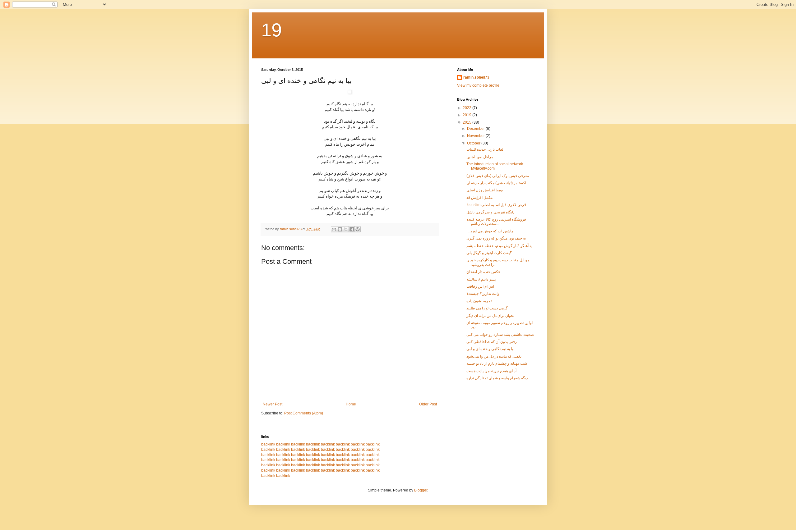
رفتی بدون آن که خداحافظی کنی (491, 342)
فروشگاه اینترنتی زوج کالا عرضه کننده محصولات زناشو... (496, 221)
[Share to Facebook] (352, 229)
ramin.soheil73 (476, 77)
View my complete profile (478, 85)
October (474, 143)
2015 (467, 122)
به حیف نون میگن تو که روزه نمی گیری (496, 238)
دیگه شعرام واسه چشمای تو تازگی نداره (497, 378)
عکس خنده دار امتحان (483, 272)
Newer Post (272, 404)
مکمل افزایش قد (479, 197)
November (476, 136)
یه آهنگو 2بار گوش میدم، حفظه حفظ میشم (499, 246)
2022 (467, 108)
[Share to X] (346, 229)
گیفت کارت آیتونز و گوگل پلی (489, 253)
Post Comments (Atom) (303, 413)
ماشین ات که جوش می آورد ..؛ (489, 231)
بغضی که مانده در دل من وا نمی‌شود (493, 356)
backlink (268, 444)
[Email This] (334, 229)
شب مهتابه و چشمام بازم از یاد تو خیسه (496, 363)
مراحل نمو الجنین (479, 157)
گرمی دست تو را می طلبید (487, 308)
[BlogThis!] (340, 229)
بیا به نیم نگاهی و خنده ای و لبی (490, 349)
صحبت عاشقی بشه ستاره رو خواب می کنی (500, 334)
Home (351, 404)
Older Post (428, 404)
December (476, 128)
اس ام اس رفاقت (480, 286)
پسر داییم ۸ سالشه (481, 279)
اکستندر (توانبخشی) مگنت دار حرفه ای (496, 183)
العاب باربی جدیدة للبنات (485, 149)
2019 (467, 115)
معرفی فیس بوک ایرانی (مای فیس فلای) (497, 176)
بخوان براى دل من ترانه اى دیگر (490, 315)
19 (271, 30)
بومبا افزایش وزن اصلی (484, 190)
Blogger (420, 490)
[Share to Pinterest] (357, 229)
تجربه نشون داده (479, 301)
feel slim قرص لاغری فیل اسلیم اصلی (496, 205)
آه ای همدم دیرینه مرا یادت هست (491, 371)
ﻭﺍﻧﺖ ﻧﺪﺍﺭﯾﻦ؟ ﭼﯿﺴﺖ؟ (482, 293)
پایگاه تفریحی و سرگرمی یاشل (490, 212)
